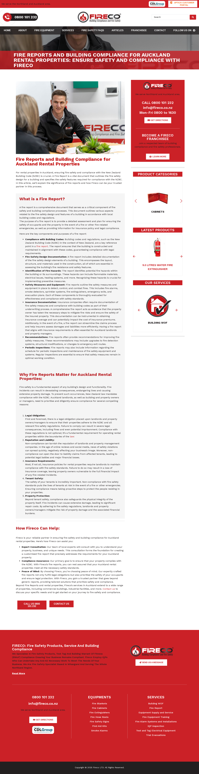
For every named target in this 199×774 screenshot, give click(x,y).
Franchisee (139, 30)
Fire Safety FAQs (93, 30)
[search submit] (193, 17)
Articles (118, 30)
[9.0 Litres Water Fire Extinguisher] (157, 257)
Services (68, 30)
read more (18, 673)
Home (7, 30)
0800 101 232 (43, 697)
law (72, 436)
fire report (42, 246)
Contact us (109, 588)
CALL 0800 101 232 (158, 103)
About (22, 30)
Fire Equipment (44, 30)
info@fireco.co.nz (157, 108)
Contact (160, 30)
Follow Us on (182, 30)
